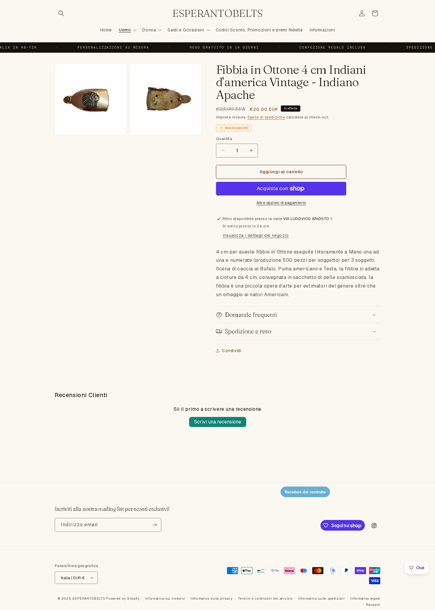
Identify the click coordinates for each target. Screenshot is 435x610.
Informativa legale (365, 598)
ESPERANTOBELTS (88, 598)
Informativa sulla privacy (212, 598)
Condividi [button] (231, 350)
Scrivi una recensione (217, 422)
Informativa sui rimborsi (165, 598)
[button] (61, 13)
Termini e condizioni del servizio (265, 598)
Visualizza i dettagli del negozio (256, 235)
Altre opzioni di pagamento (281, 202)
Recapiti (373, 605)
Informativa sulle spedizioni (321, 598)
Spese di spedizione (266, 117)
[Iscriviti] (154, 525)
